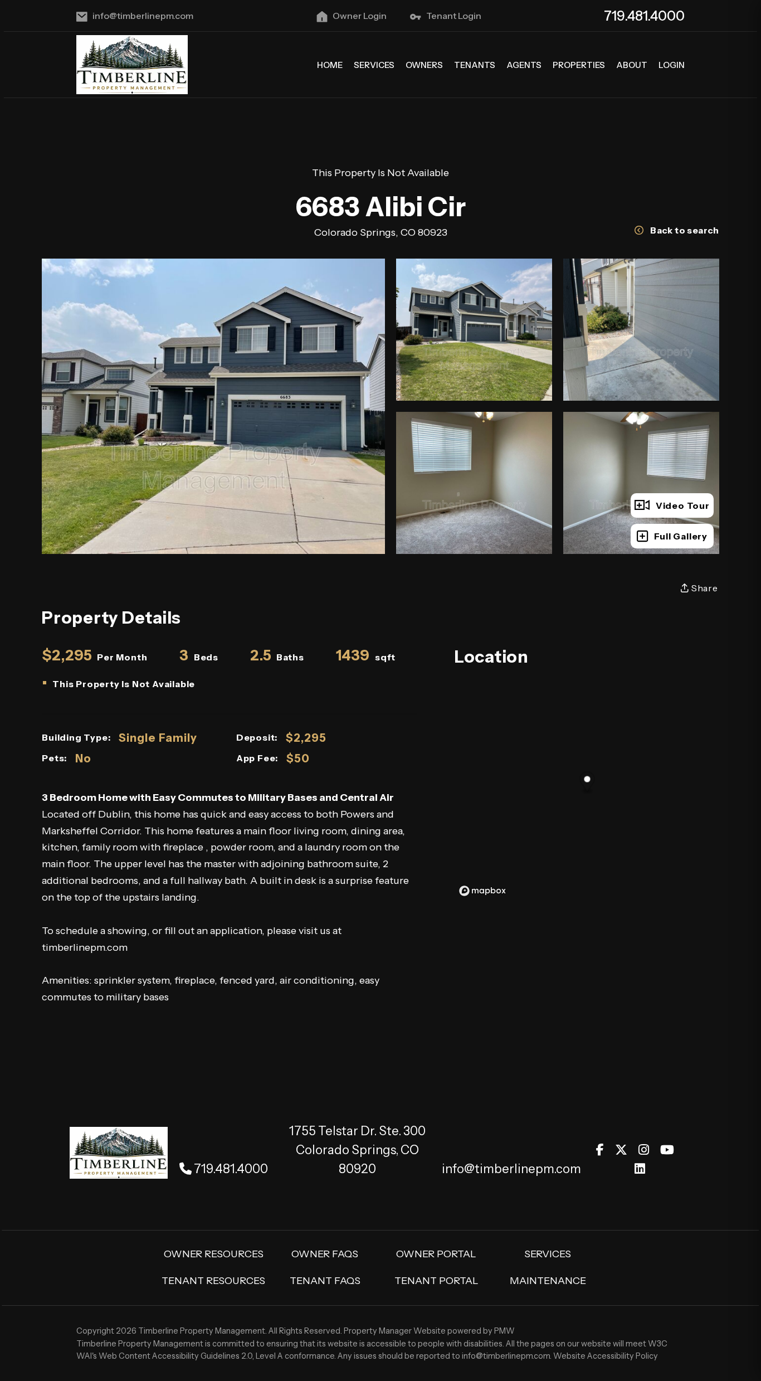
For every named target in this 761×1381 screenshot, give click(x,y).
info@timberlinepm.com (142, 15)
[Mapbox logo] (482, 890)
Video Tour (683, 505)
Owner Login (360, 15)
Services (374, 65)
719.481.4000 (644, 16)
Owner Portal (436, 1254)
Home (330, 65)
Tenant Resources (213, 1281)
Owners (424, 65)
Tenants (474, 65)
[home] (132, 64)
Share (703, 587)
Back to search (684, 230)
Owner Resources (214, 1254)
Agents (524, 65)
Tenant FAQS (325, 1281)
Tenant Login (453, 15)
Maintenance (548, 1281)
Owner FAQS (324, 1254)
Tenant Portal (436, 1281)
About (631, 65)
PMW (504, 1331)
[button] (600, 1150)
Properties (579, 65)
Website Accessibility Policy (605, 1356)
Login (671, 65)
